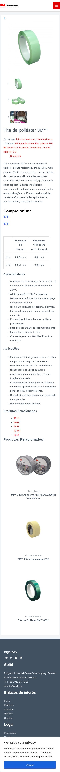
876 (6, 223)
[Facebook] (16, 658)
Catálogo (9, 709)
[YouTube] (6, 658)
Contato (8, 718)
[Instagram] (11, 658)
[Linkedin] (21, 658)
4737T (17, 431)
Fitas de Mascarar (25, 139)
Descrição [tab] (15, 156)
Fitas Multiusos (44, 139)
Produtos (9, 705)
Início (7, 701)
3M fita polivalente (24, 143)
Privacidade (10, 733)
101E (16, 418)
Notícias (8, 713)
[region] (30, 754)
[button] (5, 18)
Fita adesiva (41, 143)
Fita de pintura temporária (28, 147)
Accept (30, 765)
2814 (16, 435)
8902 (16, 422)
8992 (16, 426)
